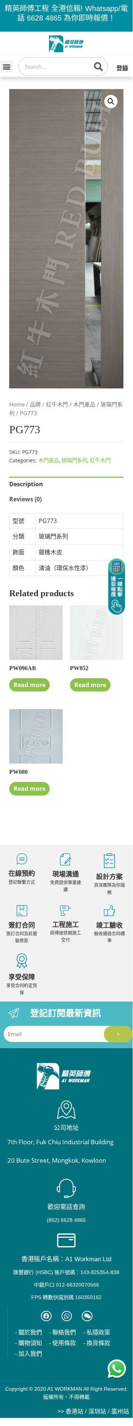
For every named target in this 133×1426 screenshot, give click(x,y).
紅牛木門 (57, 404)
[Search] (98, 66)
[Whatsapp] (67, 1316)
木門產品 (84, 404)
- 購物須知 (28, 1343)
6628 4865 (44, 18)
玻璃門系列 (74, 460)
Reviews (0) (25, 499)
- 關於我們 (28, 1332)
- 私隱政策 (96, 1332)
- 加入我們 (28, 1354)
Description (26, 484)
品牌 (35, 404)
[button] (7, 66)
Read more (29, 685)
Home (17, 404)
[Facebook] (46, 1316)
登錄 (122, 68)
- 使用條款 (62, 1343)
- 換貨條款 (96, 1343)
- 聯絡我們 (62, 1332)
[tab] (66, 484)
